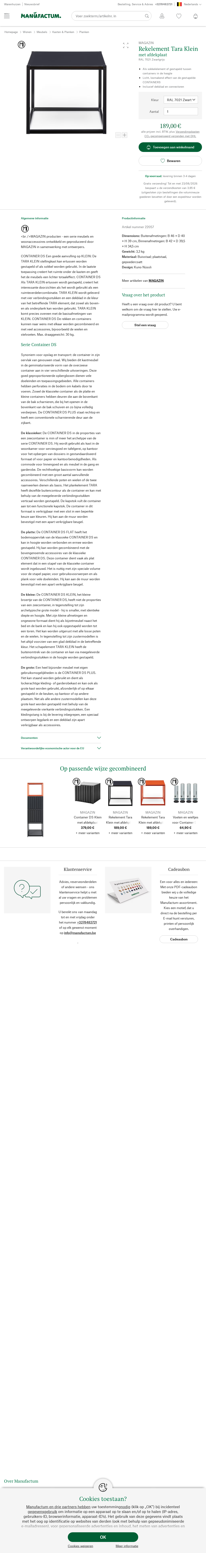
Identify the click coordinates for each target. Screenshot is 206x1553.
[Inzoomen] (124, 135)
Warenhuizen (12, 4)
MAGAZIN (156, 280)
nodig (125, 1506)
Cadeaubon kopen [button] (178, 940)
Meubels (42, 32)
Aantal (154, 111)
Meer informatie (127, 1546)
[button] (126, 45)
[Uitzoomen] (118, 135)
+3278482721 (87, 922)
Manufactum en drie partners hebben (58, 1506)
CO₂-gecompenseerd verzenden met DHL (170, 136)
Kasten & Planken (63, 32)
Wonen (27, 32)
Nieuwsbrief (32, 4)
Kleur (155, 100)
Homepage (11, 32)
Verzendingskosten (188, 131)
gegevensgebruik (42, 1511)
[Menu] (7, 16)
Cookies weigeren (80, 1546)
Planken (84, 32)
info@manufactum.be (80, 933)
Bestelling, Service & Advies (145, 4)
